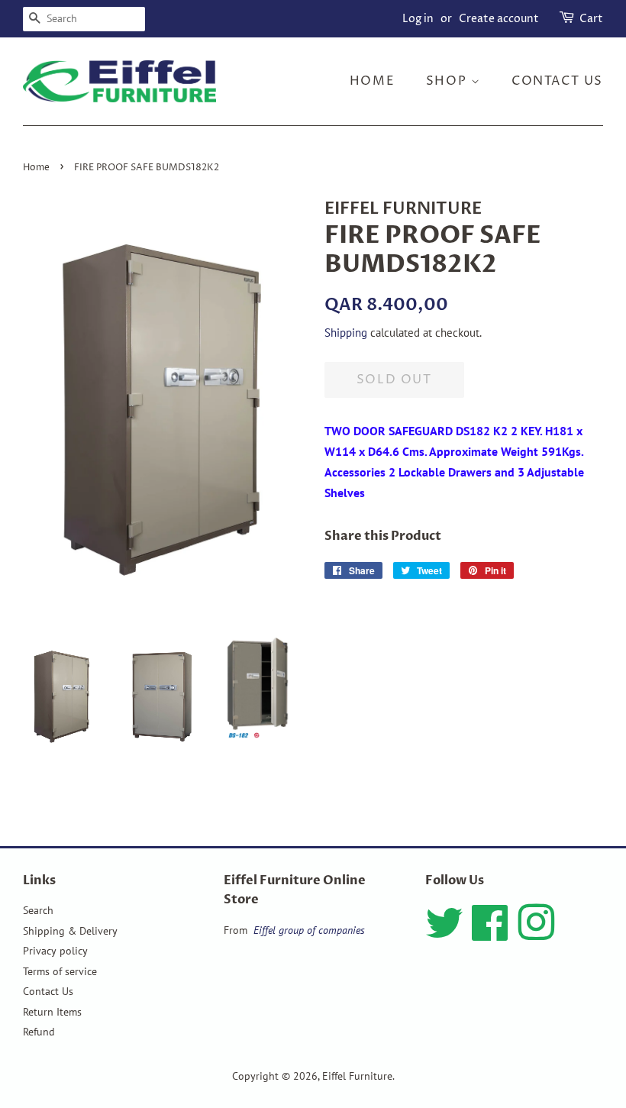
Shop (448, 81)
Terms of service (60, 971)
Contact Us (48, 991)
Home (372, 81)
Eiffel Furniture (357, 1076)
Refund (39, 1032)
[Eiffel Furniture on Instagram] (536, 934)
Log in (418, 18)
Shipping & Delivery (70, 931)
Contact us (557, 81)
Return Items (52, 1012)
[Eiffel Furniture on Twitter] (444, 934)
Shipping (345, 332)
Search (38, 910)
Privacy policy (55, 951)
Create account (499, 18)
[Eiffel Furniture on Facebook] (490, 934)
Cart (591, 18)
